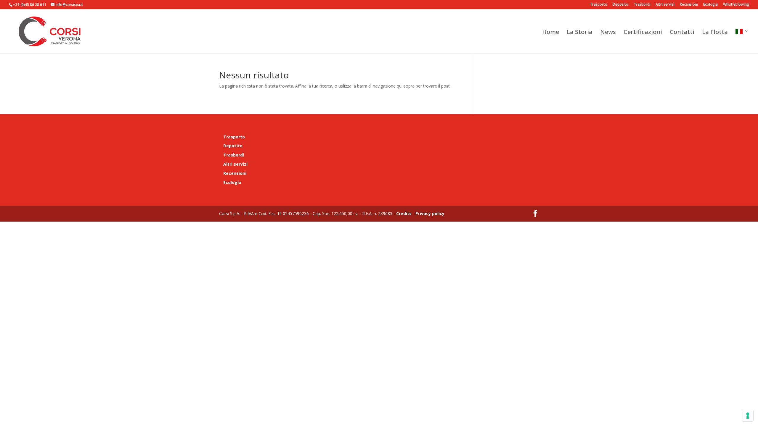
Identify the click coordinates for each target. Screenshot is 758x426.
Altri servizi (665, 5)
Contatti (682, 33)
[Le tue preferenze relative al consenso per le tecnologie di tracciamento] (747, 415)
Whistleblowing (736, 5)
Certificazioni (643, 33)
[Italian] (742, 41)
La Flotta (715, 33)
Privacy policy (429, 213)
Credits (404, 213)
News (608, 33)
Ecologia (710, 5)
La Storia (579, 33)
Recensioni (689, 5)
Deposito (620, 5)
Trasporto (598, 5)
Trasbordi (642, 5)
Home (550, 33)
